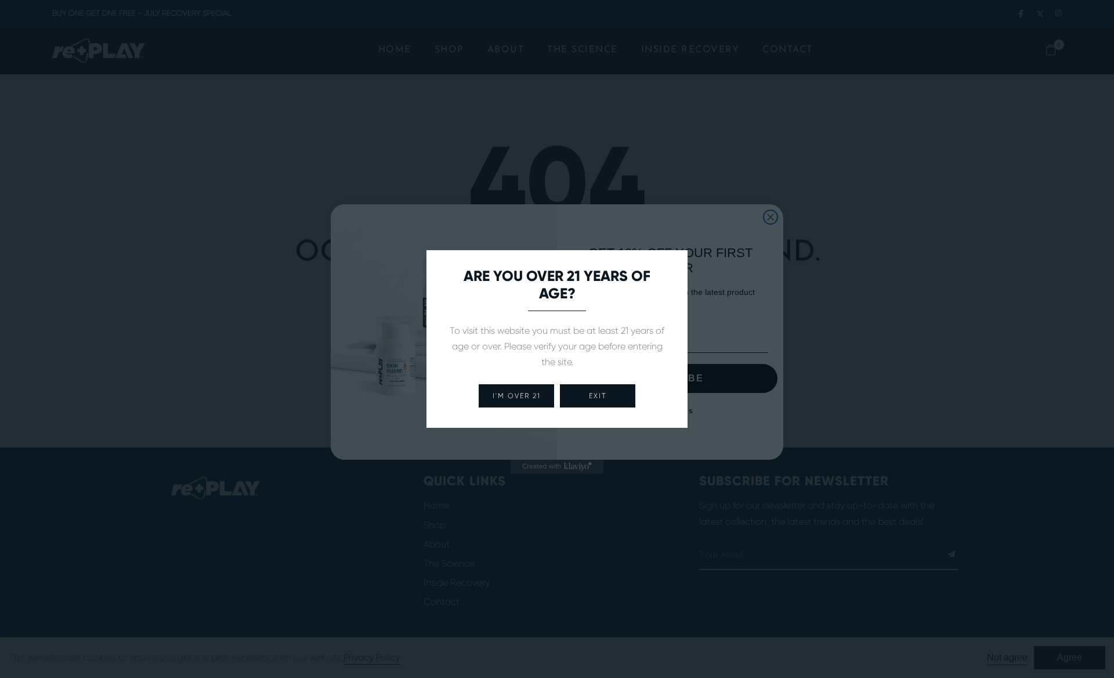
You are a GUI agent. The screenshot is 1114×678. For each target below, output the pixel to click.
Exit (597, 396)
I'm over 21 (517, 396)
